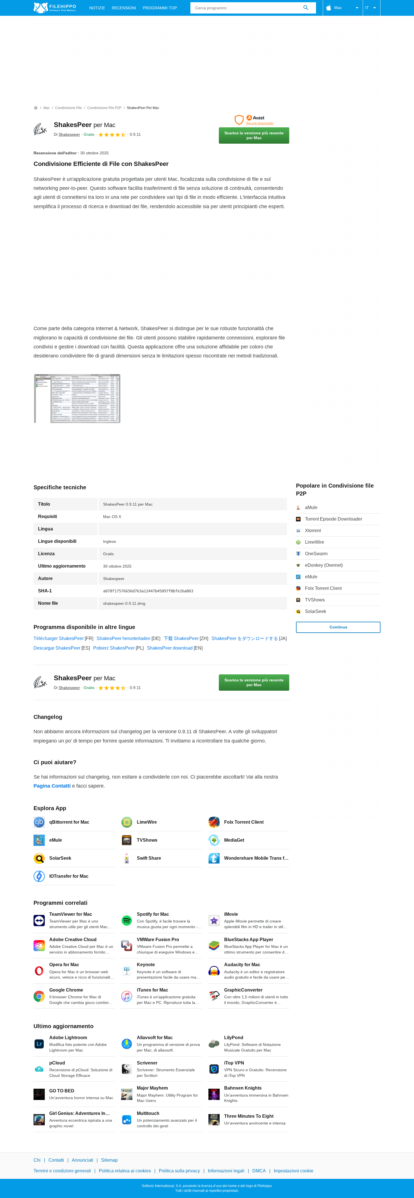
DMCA (259, 1171)
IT (367, 7)
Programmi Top (160, 8)
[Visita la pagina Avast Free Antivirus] (254, 120)
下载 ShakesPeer (181, 638)
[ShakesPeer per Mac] (40, 129)
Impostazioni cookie (293, 1171)
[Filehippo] (55, 8)
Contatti (56, 1160)
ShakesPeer (84, 124)
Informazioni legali (226, 1171)
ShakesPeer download (170, 648)
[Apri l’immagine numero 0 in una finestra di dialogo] (77, 398)
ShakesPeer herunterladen (123, 638)
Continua (338, 627)
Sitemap (109, 1160)
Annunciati (82, 1160)
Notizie (97, 8)
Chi (37, 1160)
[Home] (36, 107)
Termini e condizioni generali (62, 1171)
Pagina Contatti (52, 786)
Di (67, 134)
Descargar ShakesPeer (57, 648)
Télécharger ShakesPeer (59, 638)
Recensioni (124, 8)
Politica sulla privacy (179, 1171)
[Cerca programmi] (305, 8)
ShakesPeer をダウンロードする (245, 638)
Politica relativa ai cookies (125, 1171)
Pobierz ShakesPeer (114, 648)
